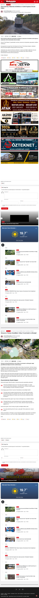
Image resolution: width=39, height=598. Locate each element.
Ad (2, 457)
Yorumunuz (6, 191)
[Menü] (2, 2)
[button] (35, 2)
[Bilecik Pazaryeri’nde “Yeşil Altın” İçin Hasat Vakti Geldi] (19, 262)
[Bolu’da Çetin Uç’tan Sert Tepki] (19, 218)
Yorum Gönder (4, 208)
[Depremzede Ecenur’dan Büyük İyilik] (19, 281)
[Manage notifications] (36, 596)
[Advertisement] (19, 172)
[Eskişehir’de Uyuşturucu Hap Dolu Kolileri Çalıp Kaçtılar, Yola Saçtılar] (19, 319)
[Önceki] (1, 218)
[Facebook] (16, 589)
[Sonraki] (37, 218)
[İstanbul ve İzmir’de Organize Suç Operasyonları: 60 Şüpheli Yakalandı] (19, 299)
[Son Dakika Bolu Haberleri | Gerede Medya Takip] (10, 1)
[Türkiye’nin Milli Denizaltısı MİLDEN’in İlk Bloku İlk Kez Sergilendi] (19, 272)
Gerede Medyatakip (8, 11)
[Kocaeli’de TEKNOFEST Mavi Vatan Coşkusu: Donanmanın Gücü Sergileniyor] (19, 290)
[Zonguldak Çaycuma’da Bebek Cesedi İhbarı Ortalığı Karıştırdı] (19, 250)
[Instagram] (23, 589)
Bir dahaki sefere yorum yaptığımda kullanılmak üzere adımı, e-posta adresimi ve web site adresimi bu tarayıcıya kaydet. (19, 205)
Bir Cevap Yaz (5, 187)
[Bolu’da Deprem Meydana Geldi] (19, 475)
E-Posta (22, 457)
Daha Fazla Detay (19, 240)
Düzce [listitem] (2, 183)
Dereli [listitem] (2, 440)
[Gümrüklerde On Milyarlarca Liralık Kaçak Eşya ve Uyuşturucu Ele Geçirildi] (19, 309)
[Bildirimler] (37, 2)
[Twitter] (19, 589)
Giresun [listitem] (7, 440)
